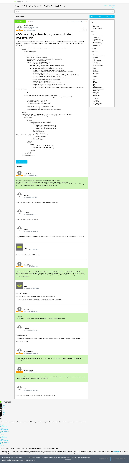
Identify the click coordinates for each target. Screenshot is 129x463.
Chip (94, 84)
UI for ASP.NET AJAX (98, 56)
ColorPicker (96, 92)
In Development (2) (98, 41)
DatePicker (96, 101)
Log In (113, 7)
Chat (94, 81)
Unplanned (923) (97, 44)
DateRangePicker (97, 103)
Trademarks (116, 451)
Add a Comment (21, 162)
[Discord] (1, 419)
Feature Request (97, 28)
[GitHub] (1, 417)
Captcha (95, 78)
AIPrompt (95, 57)
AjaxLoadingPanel (97, 60)
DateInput (95, 100)
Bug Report (96, 26)
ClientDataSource (97, 87)
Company (2, 425)
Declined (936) (97, 37)
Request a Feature (96, 16)
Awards (2, 428)
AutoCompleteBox (98, 65)
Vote (83, 30)
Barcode (95, 70)
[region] (64, 459)
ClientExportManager (98, 89)
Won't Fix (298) (97, 45)
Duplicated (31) (97, 39)
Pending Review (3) (98, 42)
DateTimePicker (97, 105)
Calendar (95, 76)
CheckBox (95, 83)
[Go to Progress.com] (5, 403)
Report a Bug (108, 16)
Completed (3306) (98, 36)
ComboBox (96, 94)
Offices (2, 434)
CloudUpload (96, 90)
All (93, 25)
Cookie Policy (68, 459)
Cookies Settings (120, 458)
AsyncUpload (96, 64)
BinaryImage (96, 71)
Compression (96, 95)
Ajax (94, 59)
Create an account (109, 5)
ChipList (95, 86)
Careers (2, 433)
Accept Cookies (103, 458)
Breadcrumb (96, 73)
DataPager (95, 98)
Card (94, 79)
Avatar (94, 67)
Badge (94, 68)
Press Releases (4, 429)
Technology (3, 426)
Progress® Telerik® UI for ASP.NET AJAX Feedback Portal (39, 6)
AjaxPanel (95, 62)
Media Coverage (4, 431)
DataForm (95, 97)
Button (94, 75)
